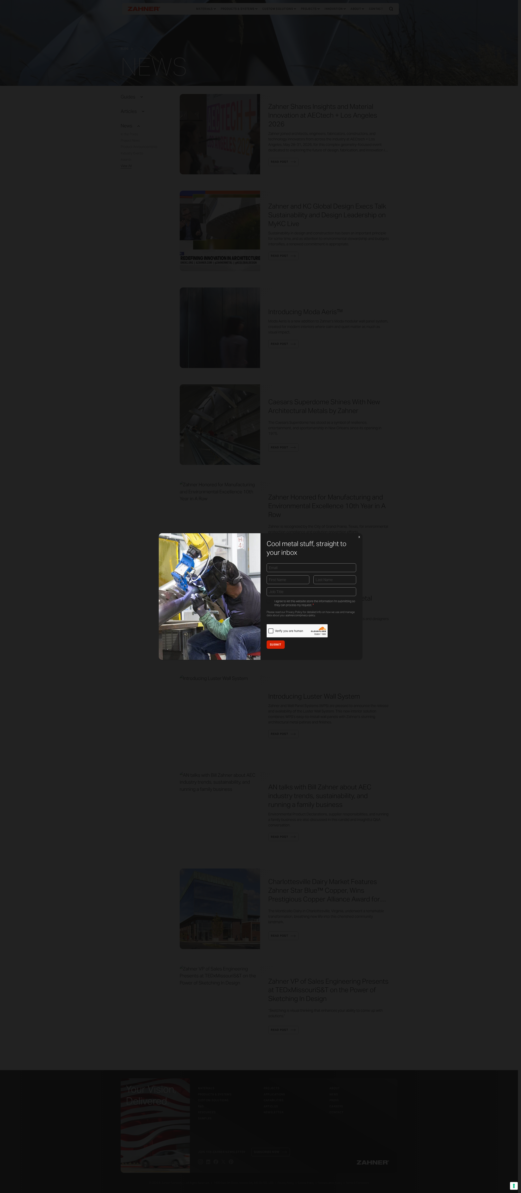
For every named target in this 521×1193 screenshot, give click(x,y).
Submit (275, 644)
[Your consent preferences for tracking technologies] (514, 1186)
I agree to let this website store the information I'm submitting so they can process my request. (314, 603)
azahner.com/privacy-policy (300, 615)
